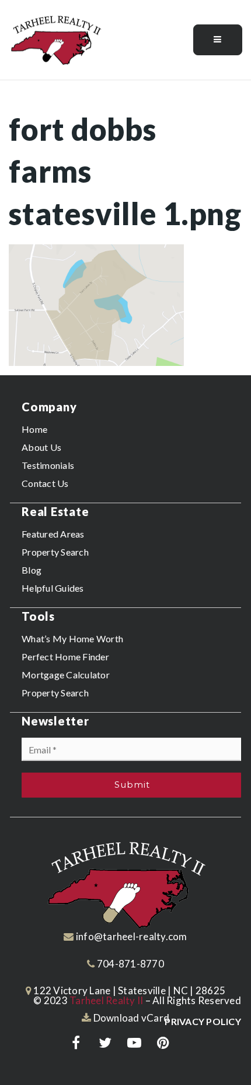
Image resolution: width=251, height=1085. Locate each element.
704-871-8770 (129, 964)
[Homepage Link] (55, 39)
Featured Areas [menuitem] (53, 533)
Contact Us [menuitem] (45, 483)
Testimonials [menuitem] (48, 465)
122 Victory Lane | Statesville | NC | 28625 (128, 990)
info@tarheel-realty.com (131, 936)
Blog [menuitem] (31, 569)
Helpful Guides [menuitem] (53, 587)
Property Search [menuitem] (55, 551)
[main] (125, 223)
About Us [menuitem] (41, 447)
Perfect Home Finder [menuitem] (65, 656)
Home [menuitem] (34, 429)
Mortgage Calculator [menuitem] (66, 674)
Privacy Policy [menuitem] (203, 1021)
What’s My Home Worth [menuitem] (72, 638)
